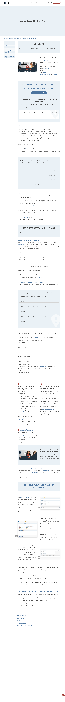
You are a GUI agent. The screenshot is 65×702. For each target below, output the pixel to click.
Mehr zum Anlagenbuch (38, 92)
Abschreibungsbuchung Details (24, 625)
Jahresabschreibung (21, 622)
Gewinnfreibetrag (22, 244)
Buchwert (35, 205)
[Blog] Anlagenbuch (21, 615)
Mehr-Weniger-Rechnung (25, 419)
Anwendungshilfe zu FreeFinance (11, 38)
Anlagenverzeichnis (21, 623)
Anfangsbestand (45, 114)
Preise (46, 2)
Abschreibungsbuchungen (46, 60)
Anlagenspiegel (20, 616)
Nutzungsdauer (29, 148)
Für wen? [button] (41, 2)
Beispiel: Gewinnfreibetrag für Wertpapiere (9, 55)
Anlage (18, 620)
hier (35, 602)
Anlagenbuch (24, 38)
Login (51, 2)
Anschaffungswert (24, 205)
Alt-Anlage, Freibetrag (34, 38)
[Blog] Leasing (20, 618)
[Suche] (48, 3)
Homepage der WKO (41, 277)
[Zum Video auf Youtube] (27, 66)
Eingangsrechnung (24, 497)
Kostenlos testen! (56, 2)
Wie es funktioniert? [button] (34, 2)
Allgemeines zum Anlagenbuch (8, 47)
